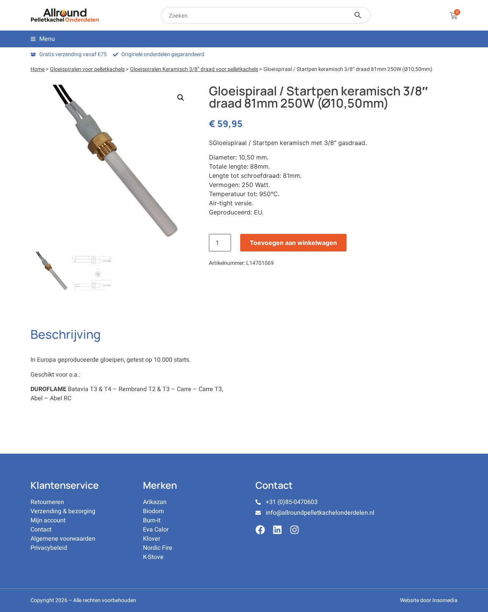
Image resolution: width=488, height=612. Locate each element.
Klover (151, 538)
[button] (181, 98)
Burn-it (152, 520)
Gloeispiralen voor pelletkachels (87, 69)
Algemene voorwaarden (62, 538)
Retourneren (47, 502)
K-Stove (153, 557)
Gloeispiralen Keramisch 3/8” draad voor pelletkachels (194, 69)
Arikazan (155, 502)
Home (37, 69)
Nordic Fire (157, 547)
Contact (40, 529)
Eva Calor (156, 529)
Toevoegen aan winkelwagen (293, 242)
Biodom (153, 511)
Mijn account (48, 520)
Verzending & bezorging (62, 511)
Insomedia (445, 600)
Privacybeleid (48, 547)
